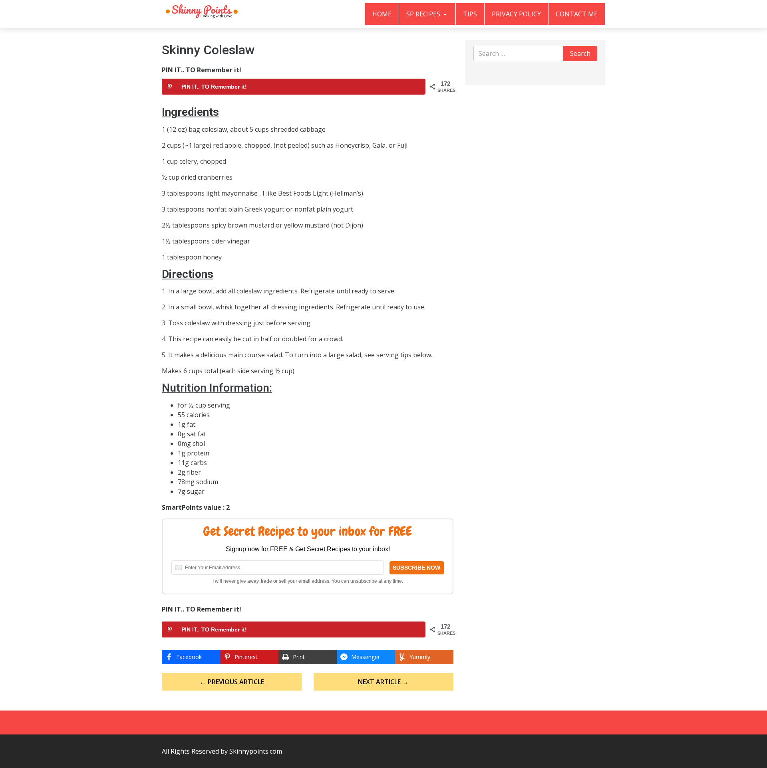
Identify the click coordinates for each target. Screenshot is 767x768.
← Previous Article (232, 681)
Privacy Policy (516, 14)
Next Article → (383, 681)
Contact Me (577, 14)
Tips (470, 14)
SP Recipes (424, 14)
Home (381, 14)
